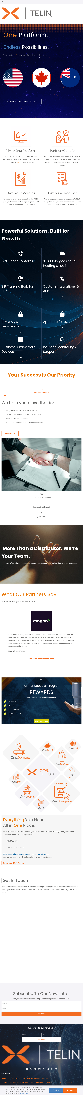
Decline (56, 1090)
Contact (59, 1082)
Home (4, 1078)
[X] (43, 1068)
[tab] (41, 390)
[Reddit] (51, 1068)
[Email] (47, 1068)
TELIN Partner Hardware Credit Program (17, 1082)
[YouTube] (35, 1068)
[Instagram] (39, 1068)
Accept (70, 1090)
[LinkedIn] (27, 1068)
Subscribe (41, 1014)
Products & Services (17, 1078)
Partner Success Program (37, 1078)
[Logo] (27, 13)
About (67, 1082)
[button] (2, 2)
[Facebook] (31, 1068)
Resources (40, 1082)
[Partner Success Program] (42, 679)
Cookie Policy (24, 1093)
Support (50, 1082)
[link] (41, 60)
